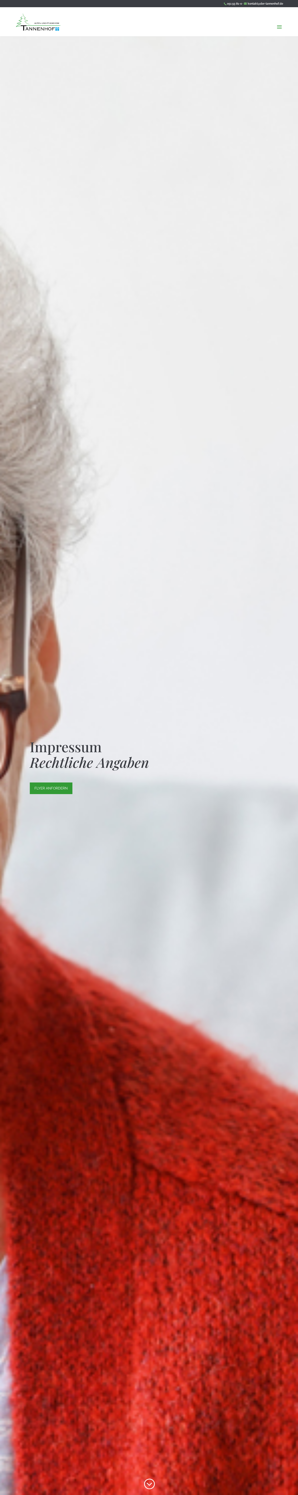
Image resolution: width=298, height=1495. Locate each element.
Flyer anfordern (51, 788)
